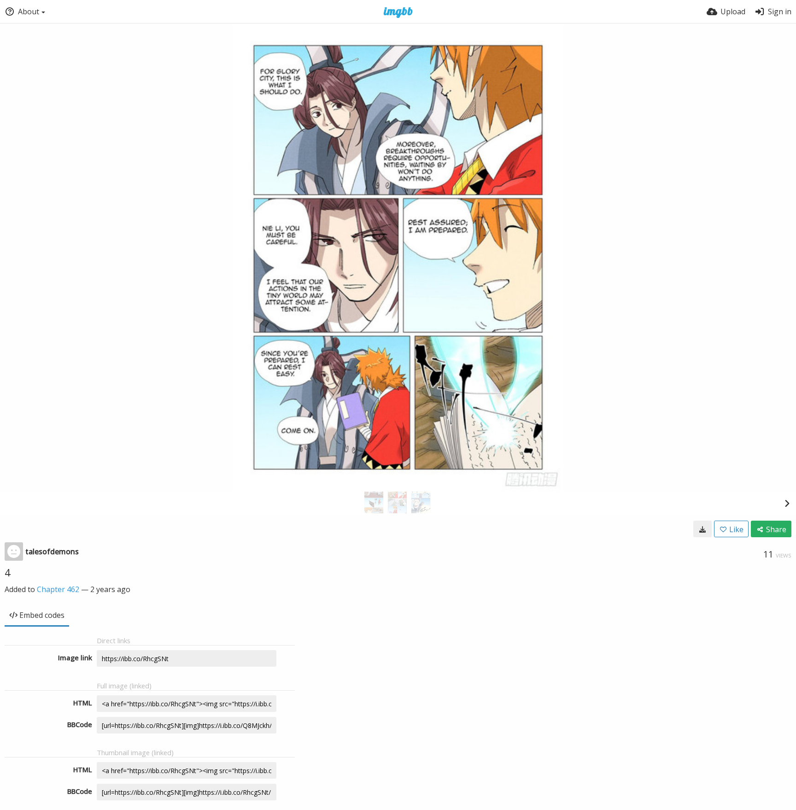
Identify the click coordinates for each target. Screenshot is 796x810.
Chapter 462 (58, 589)
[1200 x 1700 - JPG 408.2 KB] (702, 529)
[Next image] (787, 503)
